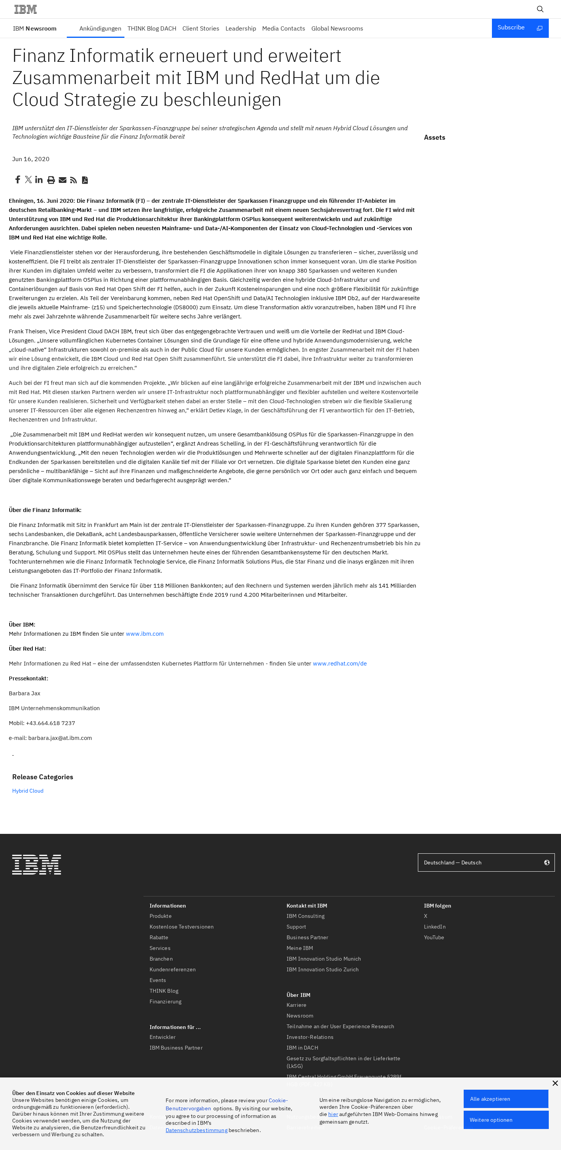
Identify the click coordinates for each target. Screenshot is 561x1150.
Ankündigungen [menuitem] (100, 28)
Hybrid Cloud (28, 790)
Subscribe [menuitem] (511, 27)
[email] (62, 179)
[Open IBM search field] (540, 9)
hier (333, 1114)
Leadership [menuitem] (241, 28)
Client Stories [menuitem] (200, 28)
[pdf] (84, 179)
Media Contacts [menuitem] (283, 28)
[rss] (73, 179)
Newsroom (34, 28)
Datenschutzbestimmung (196, 1130)
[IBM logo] (29, 9)
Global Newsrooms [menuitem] (337, 28)
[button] (555, 1083)
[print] (50, 179)
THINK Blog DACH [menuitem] (151, 28)
